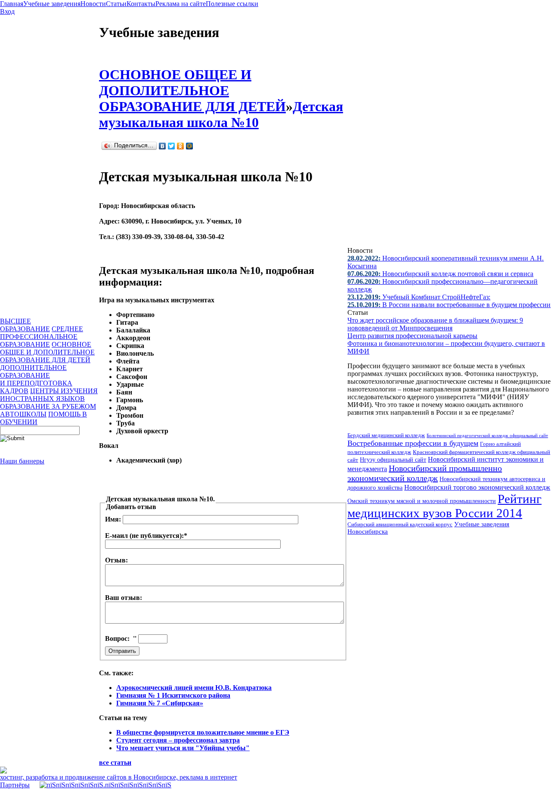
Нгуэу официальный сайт (393, 460)
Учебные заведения (51, 3)
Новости (93, 3)
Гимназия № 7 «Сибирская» (159, 703)
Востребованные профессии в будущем (412, 443)
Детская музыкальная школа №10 (221, 114)
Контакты (141, 3)
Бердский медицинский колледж (386, 435)
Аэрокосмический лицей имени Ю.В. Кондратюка (194, 687)
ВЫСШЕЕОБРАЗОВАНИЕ (25, 324)
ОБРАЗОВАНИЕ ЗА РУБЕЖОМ (48, 406)
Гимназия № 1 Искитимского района (173, 695)
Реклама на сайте (180, 3)
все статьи (115, 762)
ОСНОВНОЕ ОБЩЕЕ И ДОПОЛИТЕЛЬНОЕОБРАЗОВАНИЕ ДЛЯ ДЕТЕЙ (47, 352)
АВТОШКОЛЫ (23, 414)
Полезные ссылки (232, 3)
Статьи (116, 3)
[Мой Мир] (189, 146)
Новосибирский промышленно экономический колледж (424, 473)
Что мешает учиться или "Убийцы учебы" (183, 748)
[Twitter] (171, 146)
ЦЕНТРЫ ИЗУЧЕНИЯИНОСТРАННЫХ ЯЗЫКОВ (49, 394)
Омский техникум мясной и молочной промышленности (421, 501)
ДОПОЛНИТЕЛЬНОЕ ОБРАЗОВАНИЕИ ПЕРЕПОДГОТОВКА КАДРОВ (36, 379)
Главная (11, 3)
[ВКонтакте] (162, 146)
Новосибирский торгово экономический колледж (477, 487)
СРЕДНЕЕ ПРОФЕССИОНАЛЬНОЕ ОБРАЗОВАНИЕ (41, 336)
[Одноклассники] (180, 146)
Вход (7, 11)
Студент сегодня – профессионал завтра (178, 740)
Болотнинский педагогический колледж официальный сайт (487, 435)
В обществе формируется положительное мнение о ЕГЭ (202, 732)
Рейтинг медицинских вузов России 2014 (444, 506)
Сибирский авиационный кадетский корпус (399, 525)
